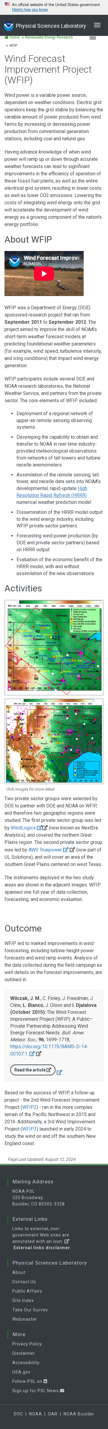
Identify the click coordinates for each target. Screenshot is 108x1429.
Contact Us (24, 1281)
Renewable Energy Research (49, 37)
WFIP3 (29, 1129)
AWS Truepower (45, 850)
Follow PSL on (28, 1381)
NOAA (35, 1413)
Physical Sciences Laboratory (51, 26)
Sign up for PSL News (36, 1390)
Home (14, 37)
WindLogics (24, 828)
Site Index (23, 1300)
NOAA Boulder (79, 1413)
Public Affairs (27, 1291)
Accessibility (26, 1362)
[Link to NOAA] (9, 25)
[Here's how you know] (54, 7)
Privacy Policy (27, 1343)
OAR (53, 1413)
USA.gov (21, 1372)
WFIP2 (29, 1107)
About (19, 1272)
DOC (18, 1413)
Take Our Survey (30, 1309)
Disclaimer (23, 1353)
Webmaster (24, 1319)
